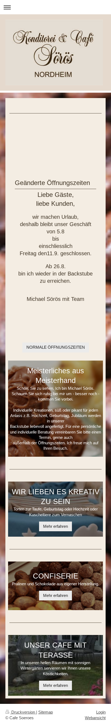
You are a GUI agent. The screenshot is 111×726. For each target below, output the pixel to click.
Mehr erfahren (55, 526)
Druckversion (23, 712)
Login (101, 712)
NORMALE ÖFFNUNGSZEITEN (55, 347)
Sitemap (45, 712)
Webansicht (95, 717)
